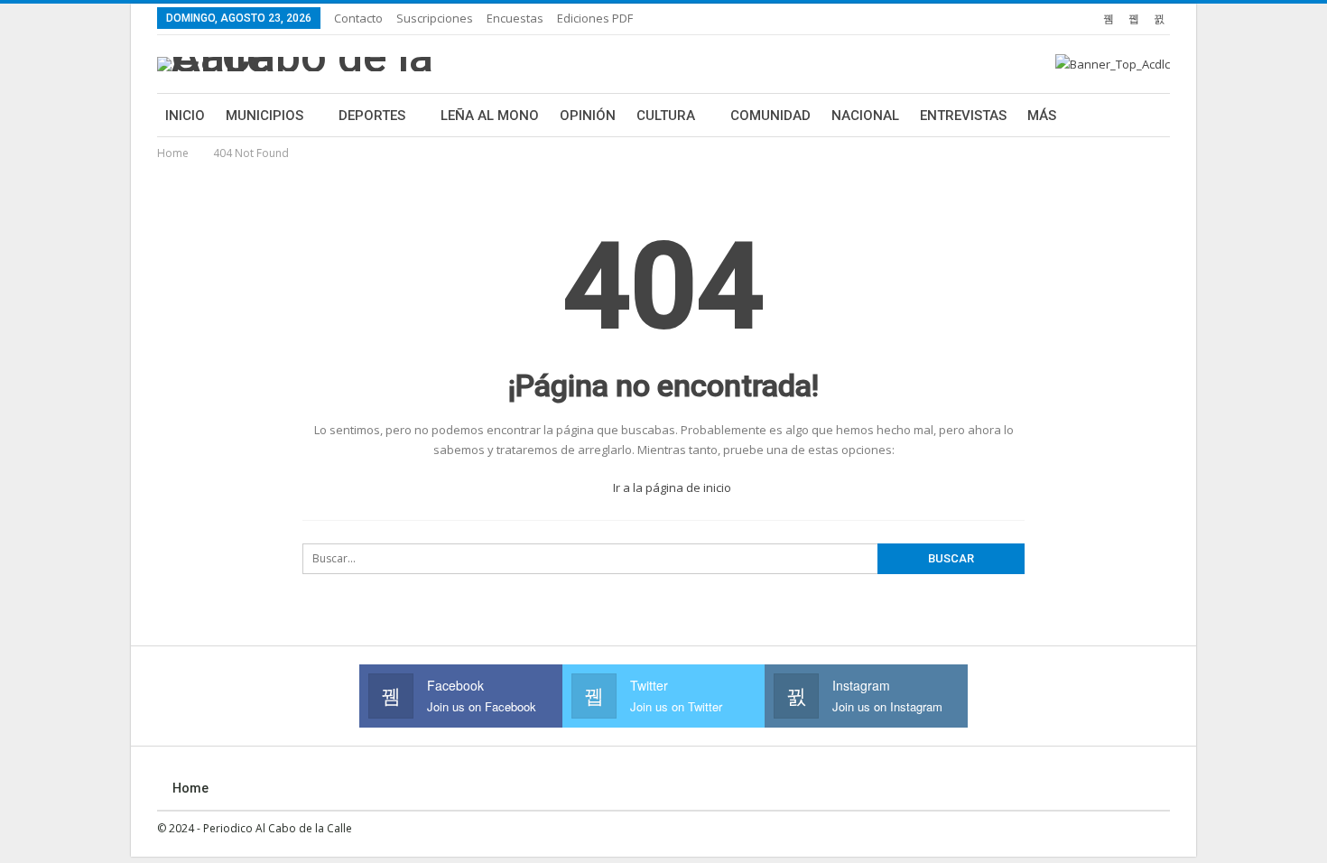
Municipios (264, 115)
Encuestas (515, 18)
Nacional (865, 115)
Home (190, 788)
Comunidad (770, 115)
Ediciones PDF (595, 18)
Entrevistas (963, 115)
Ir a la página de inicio (670, 487)
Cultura (665, 115)
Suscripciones (434, 18)
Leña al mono (490, 115)
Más (1041, 115)
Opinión (588, 115)
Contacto (358, 18)
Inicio (185, 115)
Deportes (372, 115)
